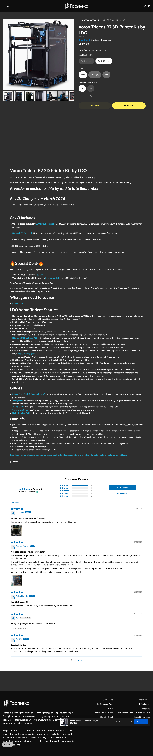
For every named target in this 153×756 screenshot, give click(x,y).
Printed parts (17, 303)
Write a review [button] (122, 487)
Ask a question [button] (122, 493)
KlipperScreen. (113, 357)
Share (15, 461)
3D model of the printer (69, 437)
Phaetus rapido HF (53, 278)
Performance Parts (105, 704)
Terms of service (143, 700)
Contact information (141, 717)
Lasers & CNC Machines (103, 712)
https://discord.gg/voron (42, 424)
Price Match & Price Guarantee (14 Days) (133, 712)
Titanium (39, 274)
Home (81, 20)
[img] (17, 509)
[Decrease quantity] (127, 722)
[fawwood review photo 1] (16, 530)
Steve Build (37, 443)
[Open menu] (2, 6)
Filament (109, 708)
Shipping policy (143, 708)
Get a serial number (20, 450)
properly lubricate (85, 335)
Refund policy (144, 704)
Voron (88, 20)
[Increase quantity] (131, 722)
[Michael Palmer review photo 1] (16, 580)
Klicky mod (124, 369)
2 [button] (75, 660)
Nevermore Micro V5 (88, 363)
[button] (85, 40)
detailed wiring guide (26, 353)
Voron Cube (23, 446)
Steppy (42, 446)
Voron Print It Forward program (106, 431)
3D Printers (108, 700)
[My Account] (144, 6)
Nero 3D (24, 443)
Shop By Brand (106, 717)
